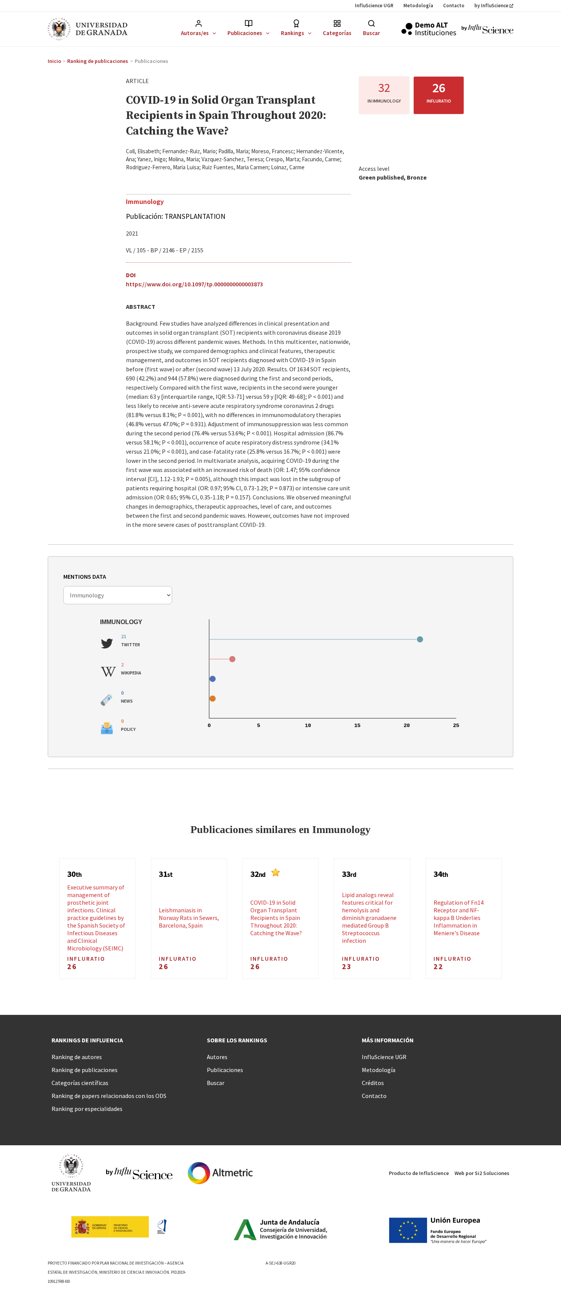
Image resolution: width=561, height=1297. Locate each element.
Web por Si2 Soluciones (482, 1173)
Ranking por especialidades (87, 1108)
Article (137, 81)
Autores (217, 1057)
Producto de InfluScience (419, 1173)
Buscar (371, 33)
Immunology (145, 201)
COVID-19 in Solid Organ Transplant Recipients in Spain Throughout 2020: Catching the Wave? (276, 918)
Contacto (453, 5)
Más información (388, 1040)
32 (384, 87)
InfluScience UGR (374, 5)
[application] (212, 33)
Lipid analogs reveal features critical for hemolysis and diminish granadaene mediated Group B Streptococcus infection (369, 917)
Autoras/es (195, 33)
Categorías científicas (80, 1083)
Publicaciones (244, 33)
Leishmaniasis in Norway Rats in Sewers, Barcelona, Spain (189, 917)
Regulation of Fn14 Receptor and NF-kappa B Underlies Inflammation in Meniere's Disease (459, 918)
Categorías (337, 33)
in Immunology (384, 101)
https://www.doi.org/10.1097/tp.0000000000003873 (194, 284)
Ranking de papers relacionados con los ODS (109, 1096)
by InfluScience (491, 5)
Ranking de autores (77, 1057)
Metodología (418, 5)
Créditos (373, 1083)
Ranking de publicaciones (85, 1070)
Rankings (292, 33)
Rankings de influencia (87, 1040)
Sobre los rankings (237, 1040)
